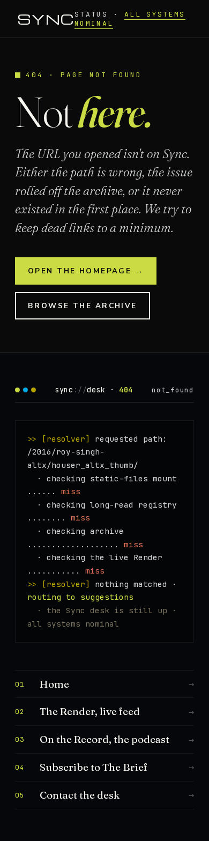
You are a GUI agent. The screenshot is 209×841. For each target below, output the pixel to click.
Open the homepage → (86, 271)
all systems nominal (129, 19)
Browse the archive (82, 306)
